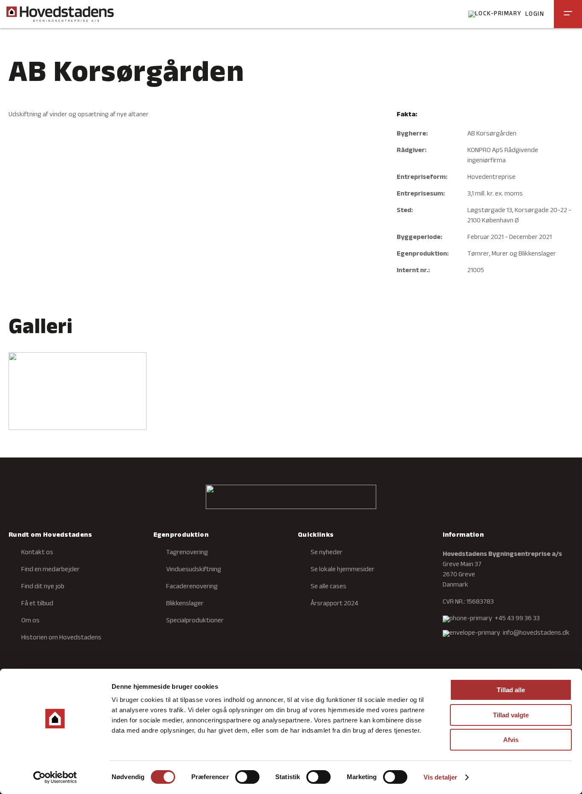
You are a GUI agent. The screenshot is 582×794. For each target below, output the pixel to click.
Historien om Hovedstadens (61, 638)
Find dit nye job (42, 587)
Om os (30, 621)
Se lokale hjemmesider (343, 570)
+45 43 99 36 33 (517, 619)
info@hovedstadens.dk (536, 633)
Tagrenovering (187, 552)
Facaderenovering (192, 587)
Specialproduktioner (195, 621)
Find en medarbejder (50, 570)
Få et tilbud (37, 604)
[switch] (247, 777)
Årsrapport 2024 (334, 604)
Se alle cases (328, 587)
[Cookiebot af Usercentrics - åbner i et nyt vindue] (55, 777)
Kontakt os (37, 552)
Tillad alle (511, 689)
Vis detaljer (440, 777)
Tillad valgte (511, 715)
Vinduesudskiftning (193, 570)
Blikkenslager (185, 604)
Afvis (511, 739)
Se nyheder (327, 552)
